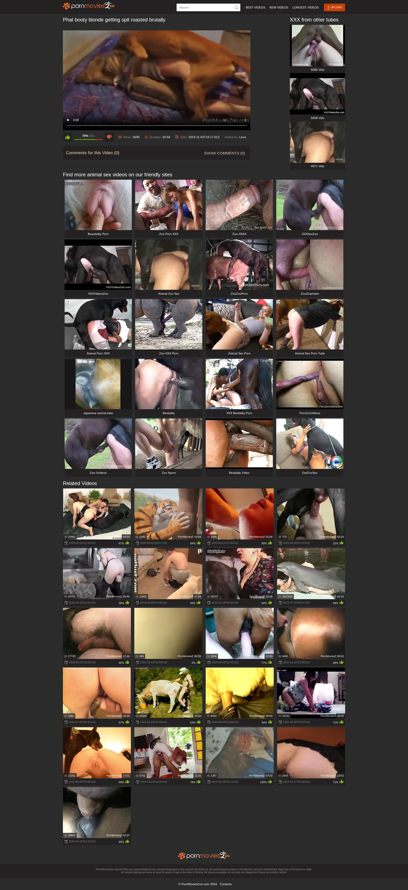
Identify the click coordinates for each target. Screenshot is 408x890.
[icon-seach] (236, 7)
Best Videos (255, 7)
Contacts (226, 884)
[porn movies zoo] (89, 5)
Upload (336, 7)
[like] (67, 137)
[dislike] (109, 137)
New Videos (278, 7)
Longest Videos (305, 7)
